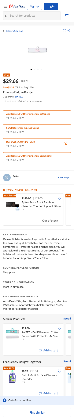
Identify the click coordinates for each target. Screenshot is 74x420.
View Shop (63, 177)
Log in (50, 6)
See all (67, 318)
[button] (69, 31)
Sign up (34, 6)
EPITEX (19, 96)
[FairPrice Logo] (17, 6)
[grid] (37, 209)
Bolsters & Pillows (14, 31)
